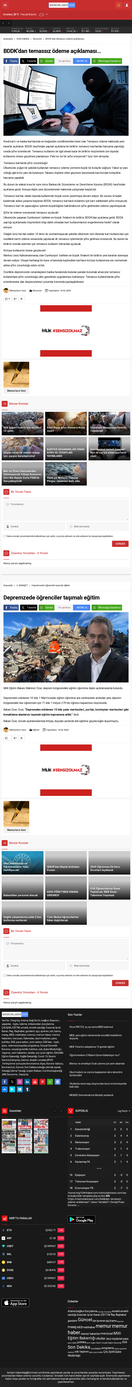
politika (81, 1342)
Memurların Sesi (17, 290)
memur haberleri (90, 1333)
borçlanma (91, 1311)
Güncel (85, 1319)
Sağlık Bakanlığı (115, 1343)
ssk (77, 1351)
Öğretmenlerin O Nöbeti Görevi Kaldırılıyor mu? (94, 1055)
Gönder (49, 61)
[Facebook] (5, 1082)
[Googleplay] (12, 1089)
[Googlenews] (57, 1082)
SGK (124, 1342)
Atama (72, 1311)
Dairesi (101, 1312)
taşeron (84, 1351)
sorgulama (107, 1348)
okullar (101, 1338)
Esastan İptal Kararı (88, 1314)
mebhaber (89, 1327)
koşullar (120, 1321)
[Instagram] (20, 1082)
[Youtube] (35, 1082)
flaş (113, 1314)
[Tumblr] (27, 1089)
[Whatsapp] (50, 1082)
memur (103, 1326)
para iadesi (72, 1343)
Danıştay (107, 1312)
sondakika (96, 1348)
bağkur (80, 1311)
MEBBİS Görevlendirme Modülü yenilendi (91, 1095)
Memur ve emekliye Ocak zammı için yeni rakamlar (97, 1063)
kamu (113, 1320)
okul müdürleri (114, 1338)
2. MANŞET (22, 585)
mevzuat (107, 1333)
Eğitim (36, 730)
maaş (72, 1327)
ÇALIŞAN (109, 1351)
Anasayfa (8, 39)
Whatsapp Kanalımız (109, 61)
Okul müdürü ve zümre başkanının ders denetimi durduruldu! (95, 1074)
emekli (116, 1311)
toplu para (93, 1352)
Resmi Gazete (101, 1343)
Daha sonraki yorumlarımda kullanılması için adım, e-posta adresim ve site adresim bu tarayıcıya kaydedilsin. (60, 536)
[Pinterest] (42, 1082)
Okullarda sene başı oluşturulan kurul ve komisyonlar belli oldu (98, 1085)
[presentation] (55, 1111)
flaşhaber (121, 1314)
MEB (80, 1327)
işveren (101, 1320)
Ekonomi (37, 39)
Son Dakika (79, 1347)
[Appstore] (5, 1089)
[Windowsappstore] (20, 1089)
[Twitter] (12, 1082)
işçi (108, 1320)
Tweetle (31, 61)
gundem (72, 1320)
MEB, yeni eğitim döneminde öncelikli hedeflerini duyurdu (95, 1037)
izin (94, 1320)
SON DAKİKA (22, 39)
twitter (100, 1352)
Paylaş (14, 61)
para (125, 1338)
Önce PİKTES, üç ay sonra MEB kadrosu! (91, 1027)
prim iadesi (91, 1343)
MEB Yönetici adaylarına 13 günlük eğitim (39, 23)
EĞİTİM (105, 1314)
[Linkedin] (27, 1082)
